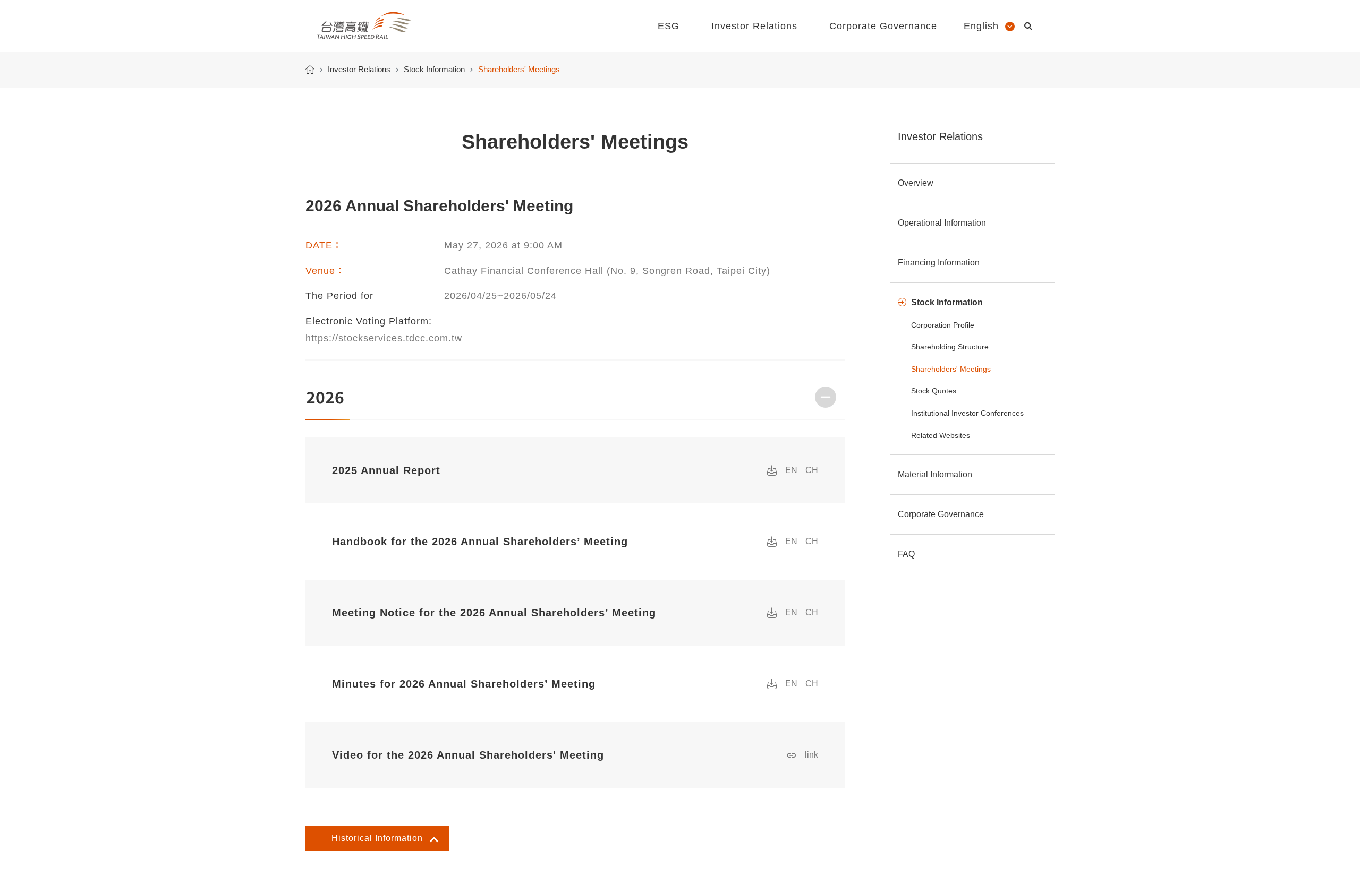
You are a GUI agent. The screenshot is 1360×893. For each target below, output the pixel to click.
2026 (325, 396)
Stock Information (434, 69)
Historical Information (377, 838)
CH (811, 470)
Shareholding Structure (950, 346)
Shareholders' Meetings (951, 369)
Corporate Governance (941, 514)
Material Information (935, 474)
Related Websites (940, 435)
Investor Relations (359, 69)
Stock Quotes (933, 391)
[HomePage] (309, 69)
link (811, 754)
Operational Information (942, 222)
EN (791, 470)
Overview (915, 182)
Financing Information (939, 262)
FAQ (906, 554)
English (981, 26)
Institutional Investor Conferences (967, 413)
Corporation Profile (942, 325)
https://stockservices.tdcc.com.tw (383, 338)
